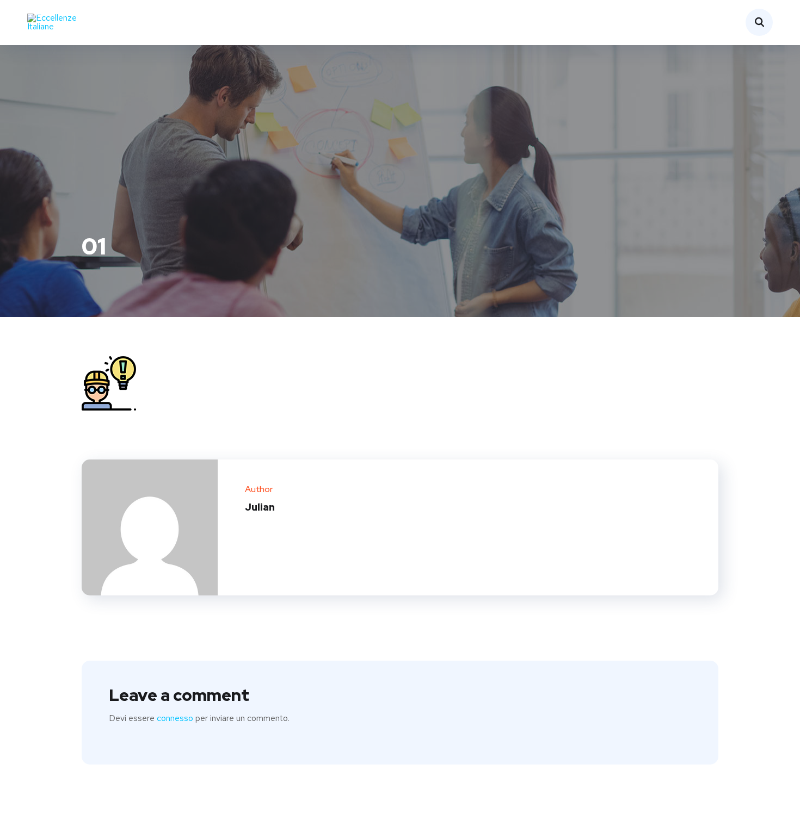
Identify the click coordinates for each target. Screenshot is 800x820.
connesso (175, 718)
